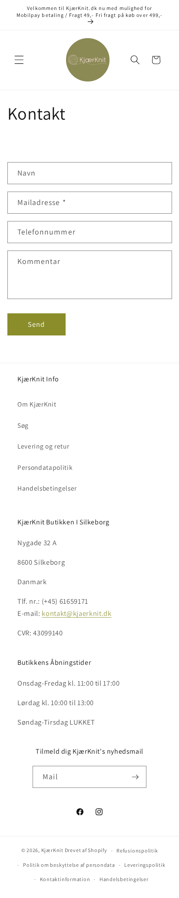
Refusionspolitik (137, 850)
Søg (23, 425)
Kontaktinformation (65, 879)
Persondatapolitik (45, 467)
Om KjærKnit (36, 404)
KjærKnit (52, 850)
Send (36, 324)
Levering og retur (43, 446)
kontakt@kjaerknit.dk (76, 613)
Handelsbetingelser (47, 488)
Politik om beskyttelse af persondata (69, 865)
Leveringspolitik (144, 865)
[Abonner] (135, 777)
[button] (19, 59)
